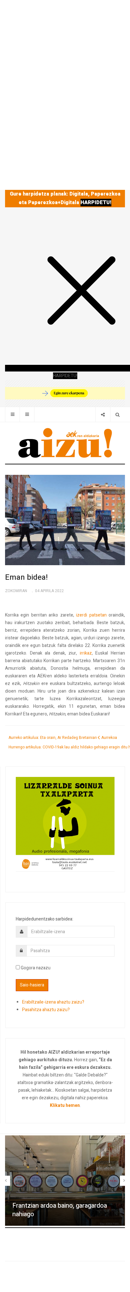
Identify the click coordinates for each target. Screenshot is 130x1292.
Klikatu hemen (65, 1105)
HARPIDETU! (95, 202)
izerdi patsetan (91, 615)
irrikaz (86, 653)
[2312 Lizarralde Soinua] (65, 824)
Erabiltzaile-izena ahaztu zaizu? (53, 1002)
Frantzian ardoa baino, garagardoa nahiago (59, 1210)
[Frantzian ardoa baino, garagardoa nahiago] (65, 1180)
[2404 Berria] (65, 393)
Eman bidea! (26, 577)
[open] (12, 414)
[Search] (117, 414)
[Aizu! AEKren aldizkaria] (65, 442)
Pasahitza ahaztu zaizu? (46, 1009)
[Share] (102, 414)
